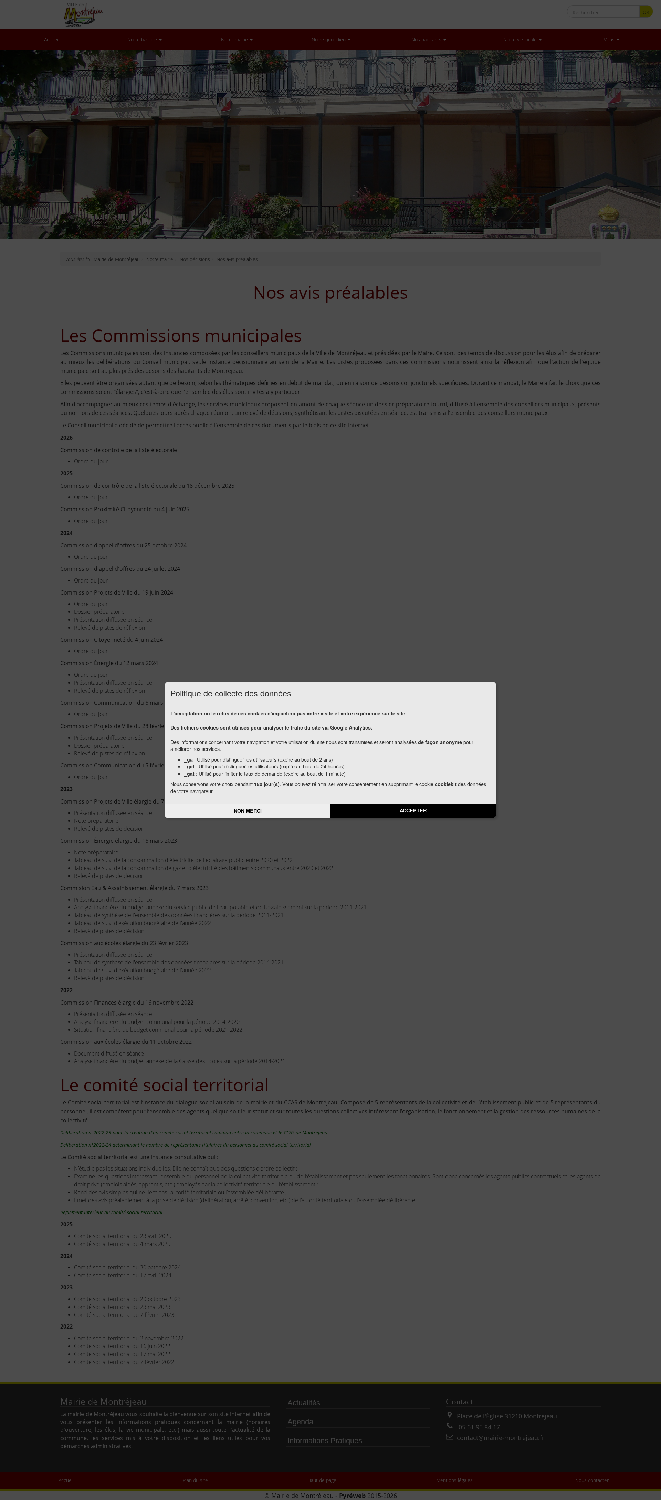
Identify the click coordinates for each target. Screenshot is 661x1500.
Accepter (413, 810)
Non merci (248, 810)
